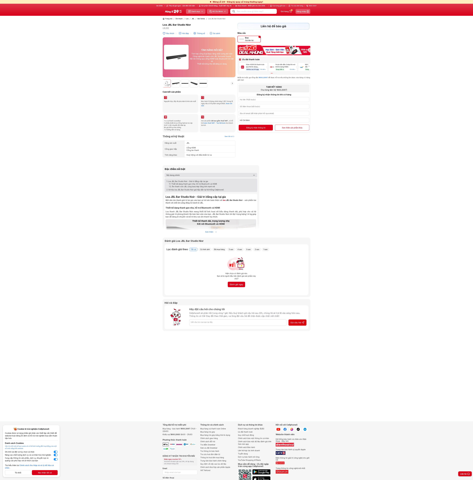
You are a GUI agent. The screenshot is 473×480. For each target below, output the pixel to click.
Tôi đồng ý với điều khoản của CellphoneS (221, 252)
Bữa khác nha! (229, 257)
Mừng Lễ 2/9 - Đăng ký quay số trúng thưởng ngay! (238, 2)
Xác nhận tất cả (45, 473)
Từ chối (18, 473)
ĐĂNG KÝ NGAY (211, 257)
